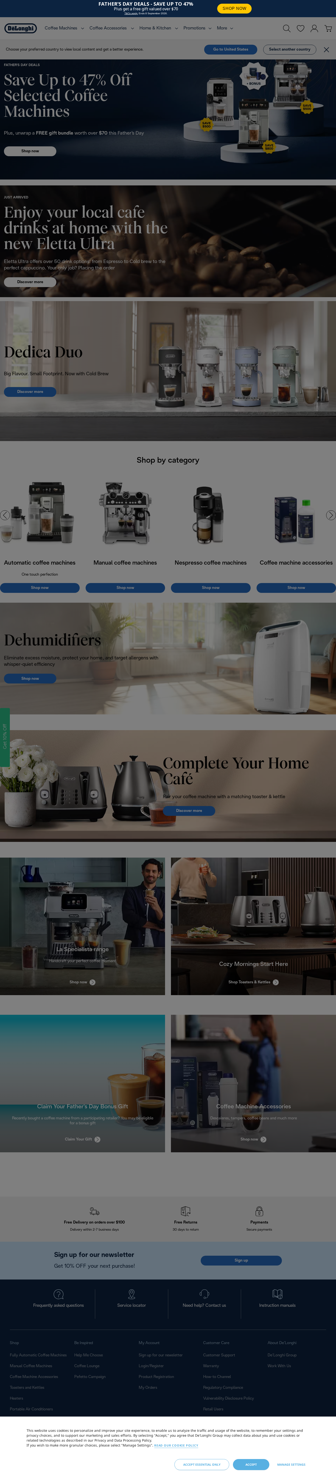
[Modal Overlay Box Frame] (168, 8)
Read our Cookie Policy (176, 1445)
